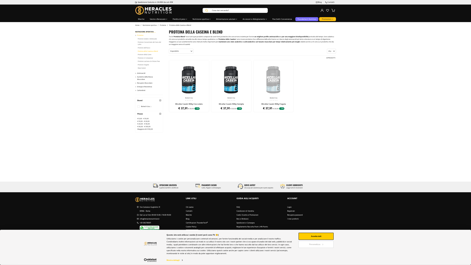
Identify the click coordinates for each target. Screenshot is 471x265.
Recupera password (295, 215)
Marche (141, 19)
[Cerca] (207, 10)
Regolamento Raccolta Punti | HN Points (252, 227)
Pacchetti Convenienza (282, 19)
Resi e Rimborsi (242, 219)
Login (289, 207)
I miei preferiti (293, 219)
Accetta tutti (316, 236)
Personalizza (314, 244)
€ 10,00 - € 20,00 (143, 121)
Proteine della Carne (144, 54)
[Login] (322, 10)
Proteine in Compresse (145, 58)
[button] (181, 51)
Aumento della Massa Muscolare (145, 78)
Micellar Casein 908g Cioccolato (189, 104)
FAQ (238, 207)
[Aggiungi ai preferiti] (204, 92)
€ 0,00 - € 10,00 (143, 119)
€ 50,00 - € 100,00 (143, 127)
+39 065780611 (145, 223)
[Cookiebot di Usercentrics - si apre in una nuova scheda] (150, 260)
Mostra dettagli (173, 260)
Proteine (140, 35)
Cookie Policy (191, 227)
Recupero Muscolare (144, 83)
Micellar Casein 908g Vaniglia (231, 104)
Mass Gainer (142, 68)
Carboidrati (141, 90)
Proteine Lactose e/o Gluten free (149, 61)
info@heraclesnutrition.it (149, 219)
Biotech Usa (146, 106)
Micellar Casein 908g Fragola (273, 104)
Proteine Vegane (143, 65)
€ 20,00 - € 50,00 (143, 124)
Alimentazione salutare (226, 19)
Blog (320, 2)
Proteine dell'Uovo (144, 48)
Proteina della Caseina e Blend (148, 51)
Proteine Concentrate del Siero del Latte (149, 43)
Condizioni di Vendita (245, 211)
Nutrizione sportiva (201, 19)
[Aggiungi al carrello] (204, 86)
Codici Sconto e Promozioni (247, 215)
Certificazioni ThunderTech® (197, 223)
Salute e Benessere (158, 19)
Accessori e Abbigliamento (254, 19)
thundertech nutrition (306, 19)
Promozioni (327, 19)
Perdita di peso (179, 19)
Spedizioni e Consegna (245, 223)
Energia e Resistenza (144, 87)
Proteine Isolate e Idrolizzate (147, 39)
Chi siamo (189, 207)
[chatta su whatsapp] (162, 228)
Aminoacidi (141, 73)
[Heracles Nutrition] (159, 199)
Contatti (330, 2)
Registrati (291, 211)
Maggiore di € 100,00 (145, 129)
